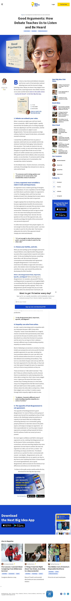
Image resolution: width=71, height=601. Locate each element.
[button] (35, 293)
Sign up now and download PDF (35, 307)
